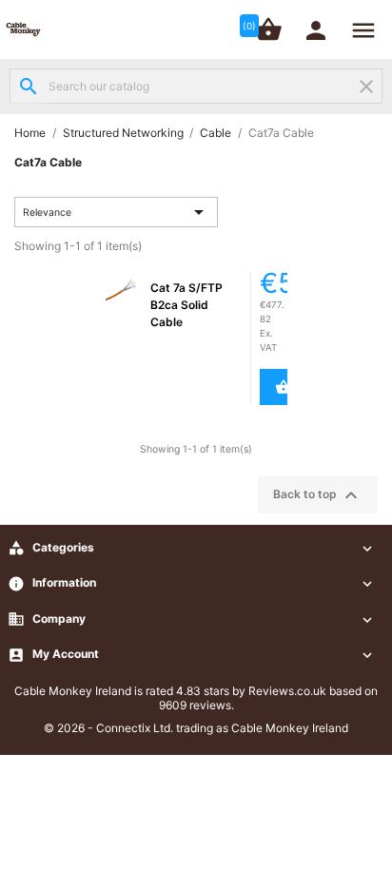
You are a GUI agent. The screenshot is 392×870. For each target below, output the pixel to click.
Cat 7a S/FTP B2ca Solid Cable (186, 304)
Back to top (318, 495)
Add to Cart (275, 387)
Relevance (116, 212)
